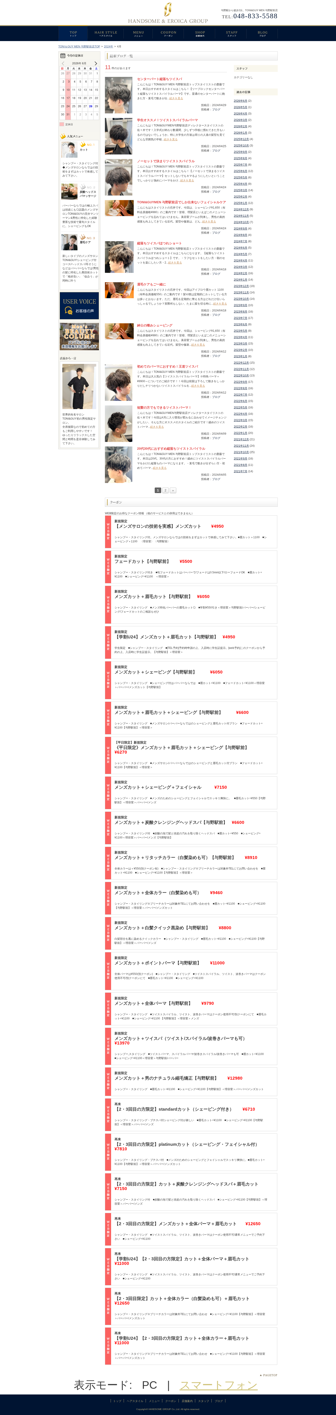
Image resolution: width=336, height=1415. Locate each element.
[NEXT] (95, 63)
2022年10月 (241, 375)
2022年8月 (240, 388)
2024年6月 (240, 247)
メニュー (137, 33)
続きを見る (176, 98)
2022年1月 (240, 433)
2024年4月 (240, 260)
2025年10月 (241, 145)
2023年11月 (241, 292)
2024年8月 (240, 235)
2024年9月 (240, 228)
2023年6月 (240, 324)
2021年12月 (241, 439)
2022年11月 (241, 369)
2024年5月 (240, 254)
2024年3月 (240, 267)
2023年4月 (240, 337)
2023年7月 (240, 318)
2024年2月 (240, 273)
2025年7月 (240, 164)
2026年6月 (240, 100)
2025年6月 (240, 171)
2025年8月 (240, 158)
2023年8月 (240, 311)
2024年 (108, 46)
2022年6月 (240, 401)
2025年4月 (240, 183)
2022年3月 (240, 420)
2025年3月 (240, 190)
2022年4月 (240, 413)
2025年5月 (240, 177)
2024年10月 (241, 222)
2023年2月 (240, 350)
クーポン (168, 33)
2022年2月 (240, 426)
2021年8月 (240, 465)
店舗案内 (199, 33)
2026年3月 (240, 120)
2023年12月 (241, 286)
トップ (73, 33)
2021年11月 (241, 445)
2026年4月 (240, 113)
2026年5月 (240, 107)
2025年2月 (240, 196)
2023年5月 (240, 330)
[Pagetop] (268, 1375)
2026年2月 (240, 126)
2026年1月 (240, 132)
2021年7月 (240, 471)
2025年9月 (240, 152)
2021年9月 (240, 458)
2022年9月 (240, 382)
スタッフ (230, 33)
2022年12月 (241, 362)
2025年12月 (241, 139)
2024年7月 (240, 241)
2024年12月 (241, 209)
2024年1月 (240, 279)
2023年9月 (240, 305)
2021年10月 (241, 452)
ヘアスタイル (105, 33)
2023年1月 (240, 356)
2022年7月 (240, 394)
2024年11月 (241, 215)
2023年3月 (240, 343)
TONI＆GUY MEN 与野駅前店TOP (79, 46)
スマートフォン (219, 1385)
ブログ (262, 33)
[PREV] (63, 63)
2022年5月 (240, 407)
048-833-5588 (255, 16)
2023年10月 (241, 298)
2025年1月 (240, 203)
